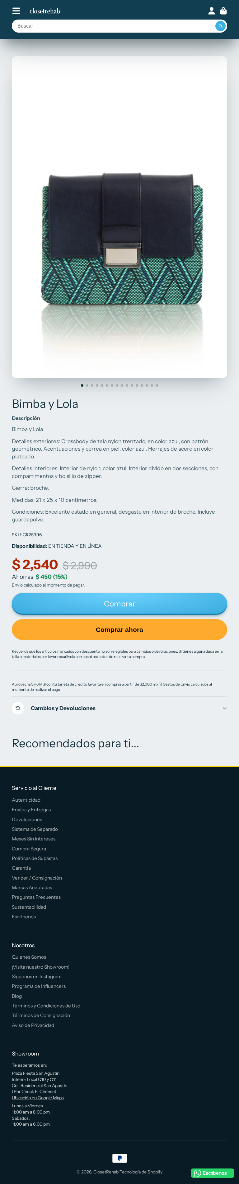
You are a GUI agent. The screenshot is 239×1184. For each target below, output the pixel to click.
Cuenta (211, 11)
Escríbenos (24, 917)
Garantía (21, 868)
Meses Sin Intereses (33, 839)
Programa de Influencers (39, 986)
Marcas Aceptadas (32, 887)
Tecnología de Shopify (141, 1172)
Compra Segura (29, 849)
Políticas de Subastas (35, 858)
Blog (17, 996)
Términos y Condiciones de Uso (46, 1006)
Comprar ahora (119, 629)
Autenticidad (26, 800)
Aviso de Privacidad (33, 1025)
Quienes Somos (29, 957)
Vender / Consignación (37, 878)
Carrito (223, 11)
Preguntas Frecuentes (36, 897)
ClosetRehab (106, 1172)
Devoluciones (27, 819)
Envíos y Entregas (31, 810)
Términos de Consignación (41, 1015)
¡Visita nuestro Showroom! (40, 967)
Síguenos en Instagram (37, 976)
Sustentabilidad (29, 907)
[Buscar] (220, 26)
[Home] (44, 11)
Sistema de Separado (35, 829)
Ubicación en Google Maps (38, 1098)
